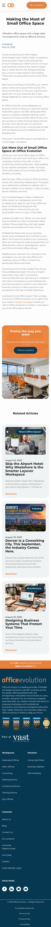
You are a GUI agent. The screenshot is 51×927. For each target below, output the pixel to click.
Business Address (36, 766)
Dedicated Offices (10, 760)
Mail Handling (34, 773)
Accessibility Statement (24, 908)
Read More (11, 494)
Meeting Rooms (9, 779)
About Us (6, 819)
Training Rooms (9, 792)
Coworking (7, 773)
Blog (4, 826)
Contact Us (7, 832)
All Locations (37, 5)
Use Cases (7, 855)
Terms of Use (24, 914)
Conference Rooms (11, 786)
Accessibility (25, 924)
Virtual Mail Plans (36, 760)
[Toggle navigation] (3, 5)
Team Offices (8, 766)
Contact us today (23, 302)
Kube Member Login (11, 868)
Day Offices (7, 799)
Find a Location (25, 350)
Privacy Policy (24, 919)
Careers (5, 861)
